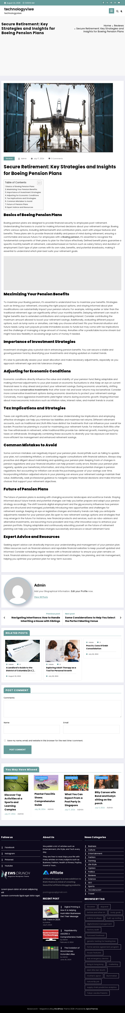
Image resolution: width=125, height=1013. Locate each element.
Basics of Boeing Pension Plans (20, 186)
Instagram (10, 851)
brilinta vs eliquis (94, 915)
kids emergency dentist (98, 956)
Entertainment (11, 778)
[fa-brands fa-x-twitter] (107, 2)
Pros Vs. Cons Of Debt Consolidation (97, 647)
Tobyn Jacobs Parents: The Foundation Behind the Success (104, 800)
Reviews (9, 158)
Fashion (91, 854)
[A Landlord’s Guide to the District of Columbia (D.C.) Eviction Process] (22, 650)
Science (92, 876)
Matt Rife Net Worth (96, 967)
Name (6, 722)
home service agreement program (103, 944)
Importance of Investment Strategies (24, 192)
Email (65, 722)
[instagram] (115, 2)
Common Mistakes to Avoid (19, 201)
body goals (116, 910)
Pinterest (9, 857)
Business (92, 843)
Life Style (92, 861)
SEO (90, 880)
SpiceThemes (92, 1006)
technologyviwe (19, 9)
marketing (113, 961)
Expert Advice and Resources (20, 207)
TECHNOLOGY (94, 887)
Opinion (91, 865)
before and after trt (96, 910)
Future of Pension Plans (17, 204)
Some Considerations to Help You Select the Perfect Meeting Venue (90, 619)
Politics (91, 869)
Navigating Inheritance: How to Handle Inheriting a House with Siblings (35, 619)
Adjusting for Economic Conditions (23, 195)
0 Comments (57, 158)
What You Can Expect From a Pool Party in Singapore (43, 800)
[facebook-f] (103, 2)
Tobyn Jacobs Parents (97, 990)
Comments (9, 697)
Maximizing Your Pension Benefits (22, 189)
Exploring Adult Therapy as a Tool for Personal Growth (61, 669)
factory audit (93, 927)
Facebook (9, 844)
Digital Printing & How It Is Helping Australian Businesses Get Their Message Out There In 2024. (62, 911)
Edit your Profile (79, 591)
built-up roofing (114, 915)
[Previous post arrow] (4, 618)
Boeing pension (70, 236)
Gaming (92, 858)
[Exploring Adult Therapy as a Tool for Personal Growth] (62, 650)
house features (94, 950)
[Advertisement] (62, 55)
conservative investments (34, 389)
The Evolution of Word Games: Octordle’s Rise (70, 948)
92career (91, 904)
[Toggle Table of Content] (38, 183)
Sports (91, 883)
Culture (91, 847)
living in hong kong (95, 961)
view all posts (41, 597)
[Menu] (111, 10)
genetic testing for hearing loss (101, 938)
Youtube (9, 863)
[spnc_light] (121, 11)
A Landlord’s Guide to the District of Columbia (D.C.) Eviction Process (20, 669)
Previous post (53, 614)
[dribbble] (111, 2)
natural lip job (93, 979)
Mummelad (111, 973)
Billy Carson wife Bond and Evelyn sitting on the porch (75, 798)
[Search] (117, 11)
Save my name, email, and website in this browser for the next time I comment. (45, 740)
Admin (24, 158)
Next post (70, 614)
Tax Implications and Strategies (21, 198)
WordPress (58, 1006)
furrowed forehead (95, 933)
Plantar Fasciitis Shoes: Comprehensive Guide (14, 799)
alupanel (104, 904)
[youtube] (119, 2)
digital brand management (99, 921)
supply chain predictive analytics (102, 984)
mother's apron (94, 973)
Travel (91, 891)
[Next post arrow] (120, 618)
